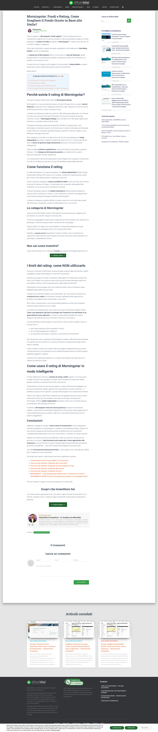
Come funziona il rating (36, 83)
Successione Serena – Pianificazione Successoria (113, 696)
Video (88, 7)
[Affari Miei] (79, 3)
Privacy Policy (56, 730)
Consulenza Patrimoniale (109, 701)
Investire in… (46, 7)
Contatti (104, 7)
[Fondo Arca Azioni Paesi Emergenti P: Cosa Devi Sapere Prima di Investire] (106, 38)
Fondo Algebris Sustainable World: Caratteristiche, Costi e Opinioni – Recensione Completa (113, 647)
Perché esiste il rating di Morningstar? (42, 80)
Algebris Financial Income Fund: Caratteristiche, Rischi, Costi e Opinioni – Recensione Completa (77, 647)
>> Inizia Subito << (58, 504)
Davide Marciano (45, 515)
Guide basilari (57, 7)
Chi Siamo (95, 7)
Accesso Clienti (114, 7)
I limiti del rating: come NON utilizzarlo (42, 86)
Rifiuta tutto (131, 728)
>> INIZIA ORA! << (58, 255)
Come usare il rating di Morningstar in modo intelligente (48, 88)
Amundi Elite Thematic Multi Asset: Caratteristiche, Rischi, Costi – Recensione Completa (120, 48)
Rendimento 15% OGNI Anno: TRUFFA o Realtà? (115, 142)
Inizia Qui (36, 7)
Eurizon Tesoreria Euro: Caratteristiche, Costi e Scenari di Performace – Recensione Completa (43, 647)
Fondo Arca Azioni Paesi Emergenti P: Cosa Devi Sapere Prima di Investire (121, 36)
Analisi (67, 7)
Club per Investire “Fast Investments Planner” (113, 691)
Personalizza (144, 728)
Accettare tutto (117, 728)
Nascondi (59, 76)
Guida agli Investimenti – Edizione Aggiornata (112, 687)
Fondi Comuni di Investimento (42, 532)
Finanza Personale (77, 7)
